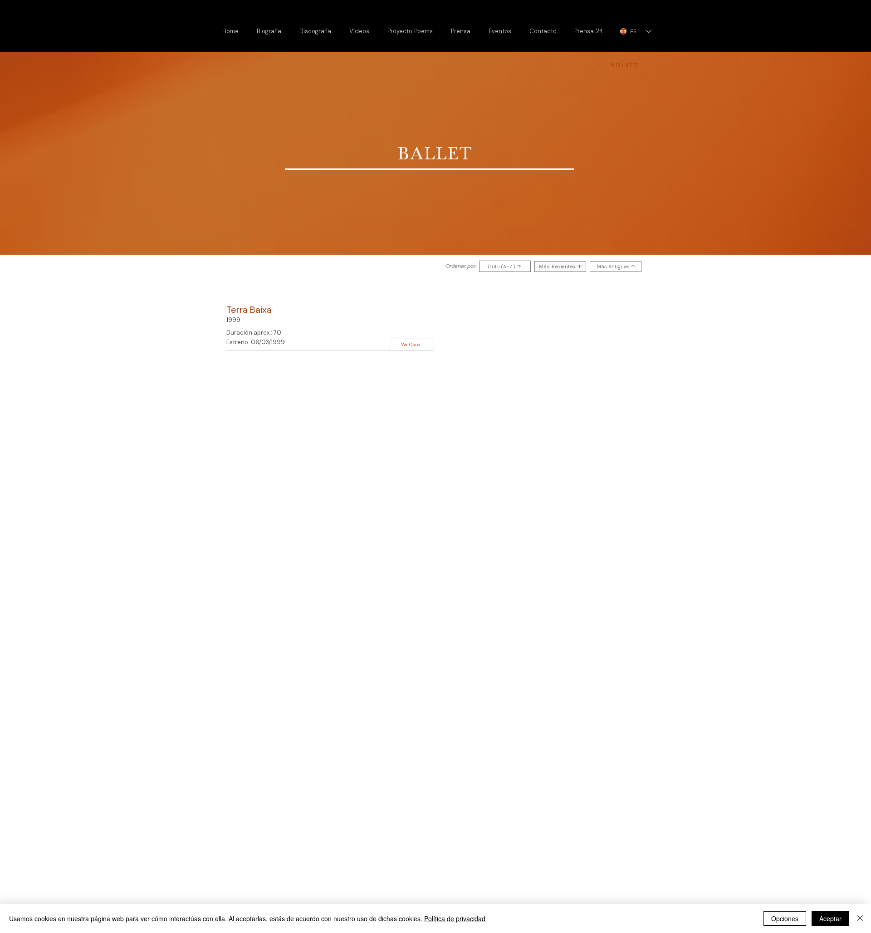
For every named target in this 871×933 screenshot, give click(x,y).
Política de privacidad (454, 918)
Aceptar (830, 918)
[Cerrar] (860, 918)
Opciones (784, 918)
